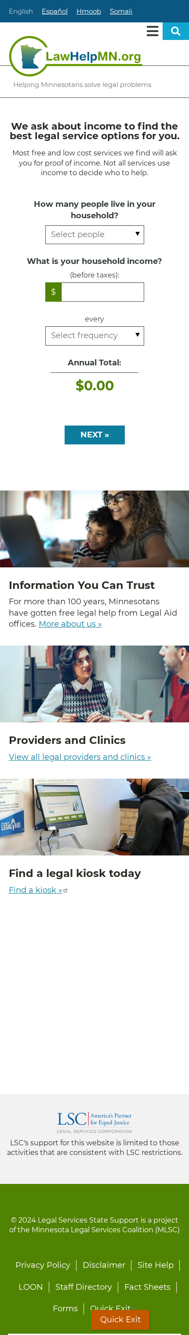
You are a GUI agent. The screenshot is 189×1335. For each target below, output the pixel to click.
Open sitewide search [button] (176, 31)
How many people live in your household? (95, 209)
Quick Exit (110, 1308)
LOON (30, 1287)
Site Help (156, 1265)
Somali (121, 11)
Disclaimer (104, 1265)
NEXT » (94, 435)
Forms (65, 1308)
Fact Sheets (147, 1287)
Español (55, 11)
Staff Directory (83, 1287)
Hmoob (88, 11)
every (94, 319)
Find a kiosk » (35, 890)
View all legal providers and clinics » (80, 757)
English (21, 11)
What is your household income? (94, 261)
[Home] (76, 56)
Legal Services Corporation (94, 1122)
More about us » (70, 624)
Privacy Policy (42, 1265)
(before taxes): (94, 275)
